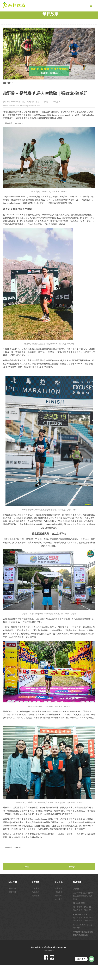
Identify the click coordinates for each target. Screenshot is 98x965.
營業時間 (12, 892)
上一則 (26, 867)
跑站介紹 (12, 888)
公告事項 (35, 888)
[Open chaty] (91, 959)
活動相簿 (35, 896)
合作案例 (58, 899)
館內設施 (58, 888)
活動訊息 (35, 892)
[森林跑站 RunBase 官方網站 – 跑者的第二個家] (14, 4)
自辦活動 (58, 896)
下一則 (71, 867)
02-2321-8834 (79, 903)
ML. (53, 951)
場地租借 (58, 892)
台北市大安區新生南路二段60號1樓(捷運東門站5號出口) (83, 896)
